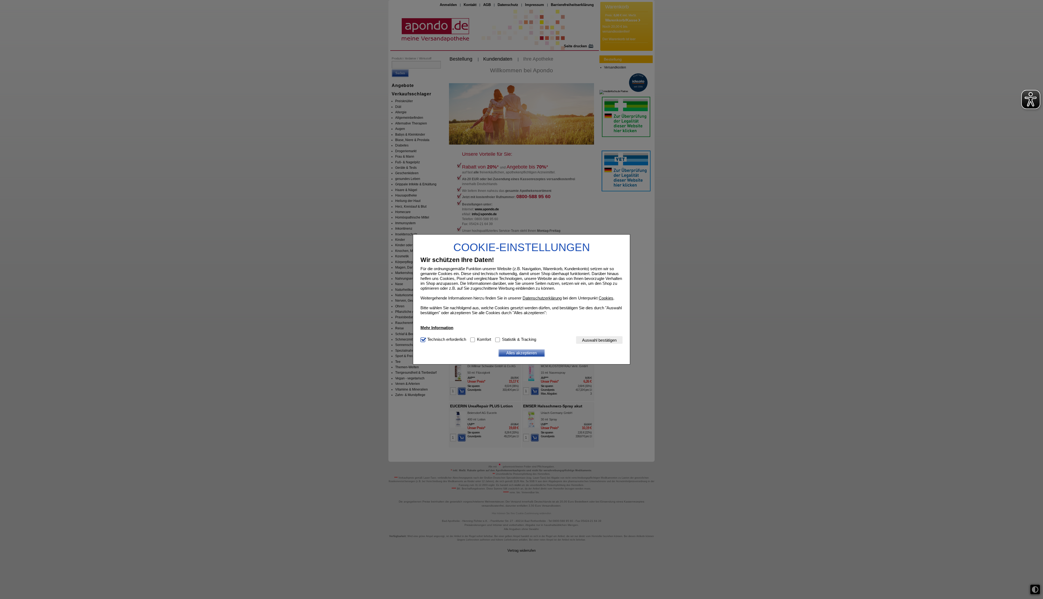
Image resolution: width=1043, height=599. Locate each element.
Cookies (606, 298)
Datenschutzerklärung (542, 298)
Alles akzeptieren (521, 353)
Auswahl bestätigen (599, 340)
